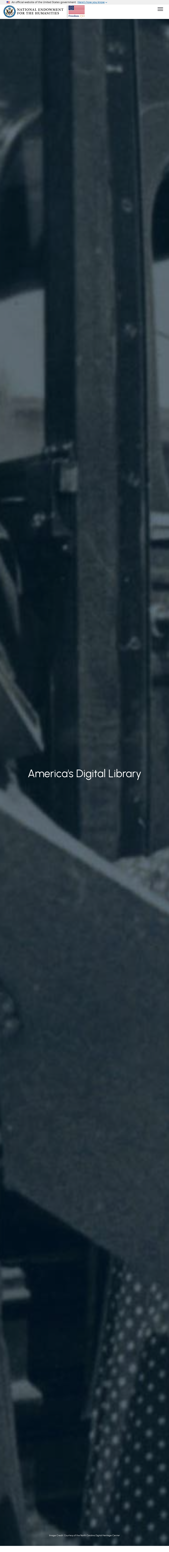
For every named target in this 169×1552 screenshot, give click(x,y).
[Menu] (160, 9)
